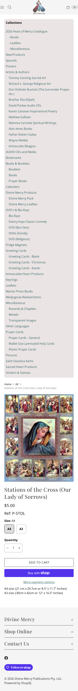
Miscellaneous (15, 303)
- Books (14, 37)
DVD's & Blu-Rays (17, 210)
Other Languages (17, 326)
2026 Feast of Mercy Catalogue (26, 31)
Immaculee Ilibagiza (22, 146)
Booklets (14, 169)
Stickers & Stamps (18, 373)
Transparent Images (22, 320)
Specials (11, 60)
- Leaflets (15, 43)
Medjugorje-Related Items (23, 297)
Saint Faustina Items (19, 361)
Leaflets (11, 286)
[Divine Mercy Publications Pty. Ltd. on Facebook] (8, 658)
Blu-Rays (14, 216)
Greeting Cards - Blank (24, 256)
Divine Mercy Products (21, 193)
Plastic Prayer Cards (22, 349)
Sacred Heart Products (21, 367)
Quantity (11, 540)
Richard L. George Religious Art (30, 84)
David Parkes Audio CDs (25, 105)
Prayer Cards (15, 332)
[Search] (9, 7)
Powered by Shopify (17, 683)
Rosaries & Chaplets (22, 309)
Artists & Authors (17, 72)
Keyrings (12, 280)
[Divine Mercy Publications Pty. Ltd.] (39, 7)
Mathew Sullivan (20, 117)
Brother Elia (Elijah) (22, 100)
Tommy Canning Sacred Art (27, 78)
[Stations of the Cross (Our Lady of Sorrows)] (39, 438)
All (17, 384)
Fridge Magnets (16, 245)
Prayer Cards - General (24, 338)
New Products (15, 55)
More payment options (39, 582)
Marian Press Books (19, 291)
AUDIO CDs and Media (21, 152)
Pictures (11, 355)
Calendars (13, 187)
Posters (11, 66)
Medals (14, 315)
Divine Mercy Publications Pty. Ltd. (38, 679)
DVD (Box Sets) (19, 227)
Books (13, 175)
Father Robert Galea (22, 134)
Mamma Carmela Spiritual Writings (32, 123)
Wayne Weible (18, 140)
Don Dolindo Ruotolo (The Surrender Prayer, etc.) (39, 91)
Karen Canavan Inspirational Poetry (33, 111)
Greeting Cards (16, 251)
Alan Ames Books (20, 129)
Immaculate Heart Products (25, 274)
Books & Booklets (18, 164)
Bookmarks (13, 158)
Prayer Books (18, 181)
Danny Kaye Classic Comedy (28, 222)
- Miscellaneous (19, 49)
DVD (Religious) (19, 239)
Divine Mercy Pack (21, 198)
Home (7, 384)
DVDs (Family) (18, 233)
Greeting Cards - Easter (24, 268)
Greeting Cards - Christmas (27, 262)
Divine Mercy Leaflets (23, 204)
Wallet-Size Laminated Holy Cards (31, 344)
